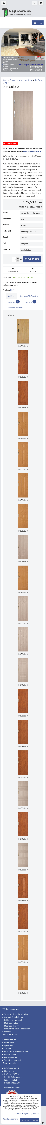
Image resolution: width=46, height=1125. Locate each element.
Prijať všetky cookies (30, 1120)
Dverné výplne (10, 1054)
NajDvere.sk (9, 1087)
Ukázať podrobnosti (10, 1119)
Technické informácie (13, 1060)
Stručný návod (10, 1039)
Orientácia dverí (10, 1057)
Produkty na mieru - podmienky (17, 1028)
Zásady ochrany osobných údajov (26, 1113)
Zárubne (7, 1048)
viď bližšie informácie (32, 151)
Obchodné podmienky (13, 1017)
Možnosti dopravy (11, 1026)
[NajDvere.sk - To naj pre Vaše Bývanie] (23, 71)
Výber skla (8, 1045)
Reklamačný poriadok (13, 1020)
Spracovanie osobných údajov (16, 1014)
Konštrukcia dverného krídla (16, 1051)
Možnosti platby (11, 1023)
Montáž (7, 1031)
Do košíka (33, 259)
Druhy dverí (9, 1042)
